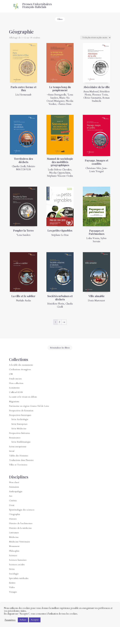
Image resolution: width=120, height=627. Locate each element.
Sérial (11, 451)
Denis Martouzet (96, 300)
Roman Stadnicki (101, 99)
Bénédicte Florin (55, 303)
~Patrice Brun (64, 104)
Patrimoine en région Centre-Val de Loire (29, 406)
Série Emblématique (20, 441)
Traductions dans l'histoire (21, 460)
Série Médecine (18, 428)
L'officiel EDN (16, 392)
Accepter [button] (35, 619)
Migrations (14, 401)
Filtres (59, 19)
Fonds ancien (15, 378)
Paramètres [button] (10, 620)
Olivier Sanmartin (92, 97)
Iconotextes (14, 387)
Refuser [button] (23, 619)
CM (11, 373)
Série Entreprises (19, 424)
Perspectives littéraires (19, 433)
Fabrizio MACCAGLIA (25, 168)
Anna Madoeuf (90, 91)
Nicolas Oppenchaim (59, 172)
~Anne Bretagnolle (56, 94)
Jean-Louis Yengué (98, 170)
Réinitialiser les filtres (60, 347)
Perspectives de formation (21, 410)
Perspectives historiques (20, 415)
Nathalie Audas (23, 300)
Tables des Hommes (18, 455)
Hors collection (16, 383)
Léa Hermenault (23, 94)
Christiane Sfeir (93, 168)
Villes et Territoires (18, 464)
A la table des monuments (21, 364)
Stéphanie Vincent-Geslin (60, 175)
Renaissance (14, 437)
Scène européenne (17, 446)
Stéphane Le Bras (60, 235)
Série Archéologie (19, 419)
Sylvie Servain (100, 240)
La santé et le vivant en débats (23, 396)
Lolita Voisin (92, 238)
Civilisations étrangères (20, 369)
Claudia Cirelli (19, 166)
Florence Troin (100, 94)
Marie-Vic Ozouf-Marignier (58, 99)
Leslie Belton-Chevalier (59, 169)
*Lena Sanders (23, 235)
